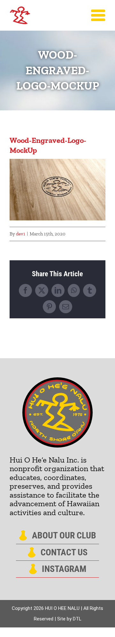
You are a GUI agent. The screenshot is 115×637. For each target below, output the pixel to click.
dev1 (20, 234)
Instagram (64, 569)
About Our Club (64, 535)
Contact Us (64, 552)
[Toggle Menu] (98, 15)
